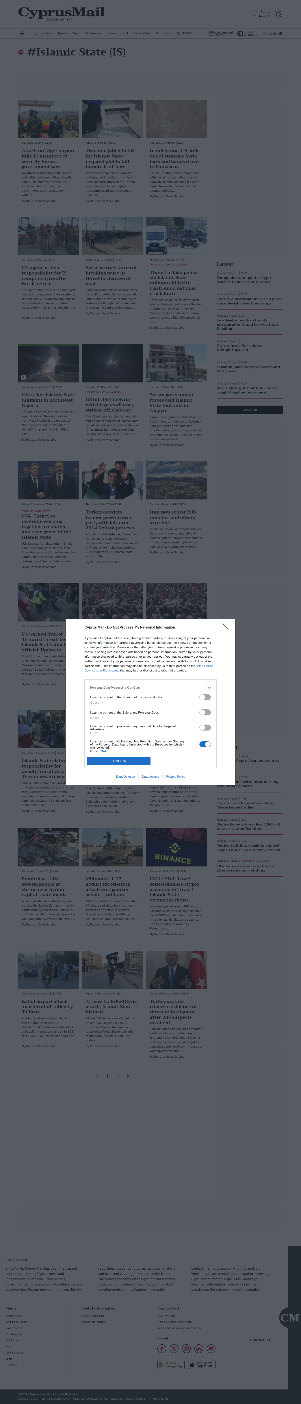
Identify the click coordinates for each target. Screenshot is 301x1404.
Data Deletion (125, 776)
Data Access (150, 776)
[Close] (227, 627)
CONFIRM (119, 761)
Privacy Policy (175, 776)
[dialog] (150, 702)
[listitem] (150, 687)
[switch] (205, 697)
